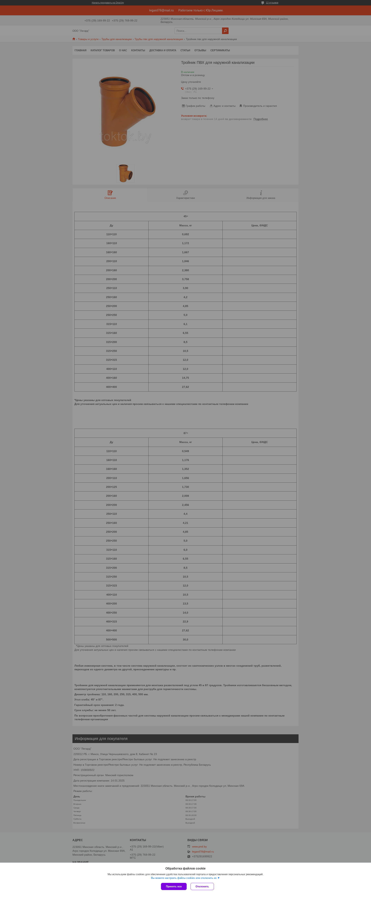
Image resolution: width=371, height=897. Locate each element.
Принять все (174, 886)
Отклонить (202, 886)
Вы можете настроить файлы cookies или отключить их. (184, 877)
